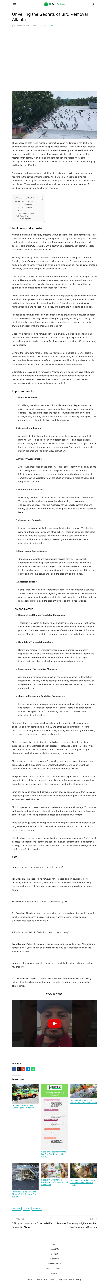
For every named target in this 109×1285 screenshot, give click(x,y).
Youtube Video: (28, 213)
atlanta (17, 1208)
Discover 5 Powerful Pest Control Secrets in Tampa (23, 1106)
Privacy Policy (54, 1263)
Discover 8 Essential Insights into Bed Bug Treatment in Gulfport (53, 1154)
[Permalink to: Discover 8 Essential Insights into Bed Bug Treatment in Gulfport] (54, 1117)
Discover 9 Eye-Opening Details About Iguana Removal (83, 1101)
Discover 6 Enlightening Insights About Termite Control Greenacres (54, 1182)
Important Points (25, 204)
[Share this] (14, 1069)
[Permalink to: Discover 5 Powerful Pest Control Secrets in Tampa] (25, 1094)
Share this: (24, 216)
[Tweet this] (19, 1069)
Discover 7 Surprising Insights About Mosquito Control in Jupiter (83, 1182)
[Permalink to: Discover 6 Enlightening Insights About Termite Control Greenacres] (54, 1170)
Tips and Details (26, 207)
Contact (54, 1254)
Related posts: (25, 219)
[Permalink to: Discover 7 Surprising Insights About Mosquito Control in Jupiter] (83, 1170)
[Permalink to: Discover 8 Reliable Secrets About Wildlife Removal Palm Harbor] (25, 1176)
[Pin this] (23, 1069)
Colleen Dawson (22, 26)
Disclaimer (54, 1259)
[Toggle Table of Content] (39, 197)
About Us (55, 1249)
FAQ (21, 210)
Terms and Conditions (54, 1268)
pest (51, 26)
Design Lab (62, 1279)
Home (54, 1244)
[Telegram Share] (28, 1069)
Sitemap (54, 1273)
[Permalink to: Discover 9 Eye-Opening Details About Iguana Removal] (83, 1091)
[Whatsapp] (33, 1069)
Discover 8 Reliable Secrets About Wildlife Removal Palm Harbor (24, 1194)
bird (27, 1208)
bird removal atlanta (24, 201)
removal (37, 1208)
